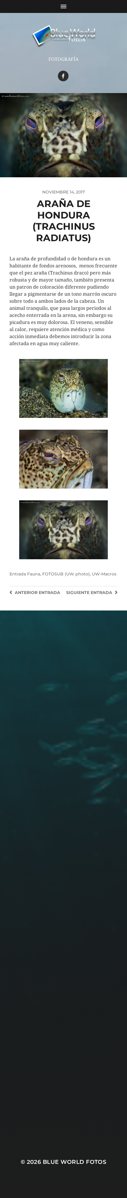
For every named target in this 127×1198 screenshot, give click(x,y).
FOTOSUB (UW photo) (66, 574)
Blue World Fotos (75, 1162)
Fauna (33, 574)
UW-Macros (104, 574)
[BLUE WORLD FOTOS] (64, 37)
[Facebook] (63, 76)
